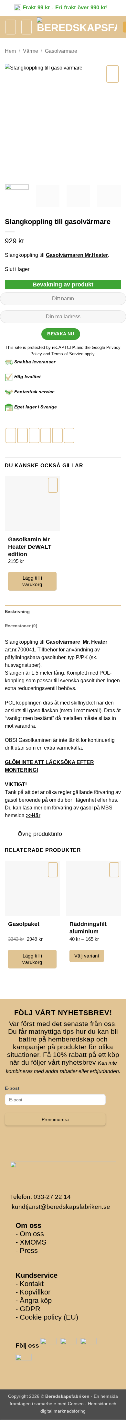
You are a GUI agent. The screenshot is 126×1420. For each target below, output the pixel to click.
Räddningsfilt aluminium (88, 928)
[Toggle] (11, 835)
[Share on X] (34, 436)
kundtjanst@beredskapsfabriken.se (61, 1206)
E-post (12, 1088)
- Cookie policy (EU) (47, 1317)
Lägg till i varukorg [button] (32, 581)
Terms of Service (68, 353)
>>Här (33, 815)
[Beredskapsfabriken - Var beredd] (77, 27)
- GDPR (28, 1309)
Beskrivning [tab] (17, 611)
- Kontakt (30, 1284)
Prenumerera (55, 1119)
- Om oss (30, 1234)
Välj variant (86, 955)
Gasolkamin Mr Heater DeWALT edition (29, 543)
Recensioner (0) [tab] (21, 625)
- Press (27, 1251)
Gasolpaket (23, 924)
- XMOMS (31, 1242)
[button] (10, 27)
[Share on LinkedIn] (69, 436)
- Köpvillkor (33, 1292)
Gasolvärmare (61, 51)
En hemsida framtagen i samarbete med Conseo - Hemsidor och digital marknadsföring (64, 1404)
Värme (30, 51)
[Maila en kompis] (45, 436)
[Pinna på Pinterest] (57, 436)
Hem (10, 51)
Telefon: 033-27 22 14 (40, 1196)
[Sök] (26, 27)
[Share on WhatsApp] (10, 436)
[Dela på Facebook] (22, 436)
